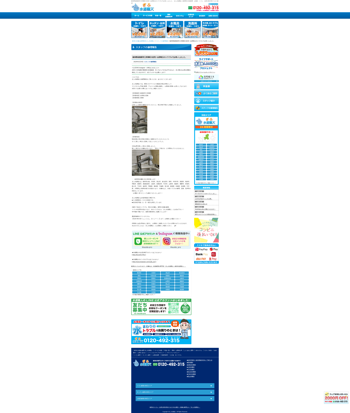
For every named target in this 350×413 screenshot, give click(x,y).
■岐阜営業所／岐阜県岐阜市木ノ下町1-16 (199, 360)
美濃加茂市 (167, 278)
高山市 (168, 272)
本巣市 (153, 284)
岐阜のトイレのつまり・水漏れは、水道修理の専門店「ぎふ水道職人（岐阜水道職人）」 (158, 266)
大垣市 (153, 272)
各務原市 (139, 281)
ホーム (136, 15)
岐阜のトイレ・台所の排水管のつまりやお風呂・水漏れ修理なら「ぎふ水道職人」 (175, 407)
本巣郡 (168, 289)
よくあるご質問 (188, 350)
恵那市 (153, 278)
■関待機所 (190, 362)
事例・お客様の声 (169, 15)
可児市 (153, 281)
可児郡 (139, 292)
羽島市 (139, 278)
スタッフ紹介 (208, 350)
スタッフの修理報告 (162, 41)
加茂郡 (182, 289)
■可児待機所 (191, 369)
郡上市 (168, 284)
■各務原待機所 (191, 365)
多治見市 (182, 272)
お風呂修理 (156, 355)
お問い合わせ (213, 15)
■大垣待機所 (191, 367)
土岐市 (182, 278)
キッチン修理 (146, 355)
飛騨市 (139, 284)
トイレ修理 (137, 355)
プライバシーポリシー (173, 352)
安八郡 (139, 289)
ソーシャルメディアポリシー (156, 352)
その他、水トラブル (175, 355)
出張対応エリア (191, 15)
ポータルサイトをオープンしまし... (206, 193)
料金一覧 (158, 15)
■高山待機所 (191, 376)
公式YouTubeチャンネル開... (203, 199)
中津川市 (153, 275)
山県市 (168, 281)
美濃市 (168, 275)
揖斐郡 (153, 289)
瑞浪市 (182, 275)
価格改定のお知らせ (201, 204)
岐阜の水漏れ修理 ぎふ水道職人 (143, 350)
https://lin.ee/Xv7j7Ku (139, 254)
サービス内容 (147, 15)
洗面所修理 (164, 355)
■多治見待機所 (191, 372)
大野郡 (153, 292)
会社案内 (202, 15)
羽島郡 (153, 286)
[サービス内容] (144, 15)
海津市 (139, 286)
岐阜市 (139, 272)
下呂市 (182, 284)
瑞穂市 (182, 281)
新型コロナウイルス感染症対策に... (206, 214)
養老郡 (168, 286)
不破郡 (182, 286)
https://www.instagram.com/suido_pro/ (144, 262)
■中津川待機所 (191, 374)
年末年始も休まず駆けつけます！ (205, 209)
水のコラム (180, 15)
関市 (139, 275)
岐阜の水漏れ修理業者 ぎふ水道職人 (143, 41)
